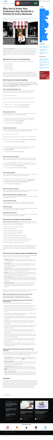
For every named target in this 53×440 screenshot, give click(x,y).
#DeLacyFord (32, 180)
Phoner (23, 358)
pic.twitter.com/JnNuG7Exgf (23, 181)
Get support (44, 1)
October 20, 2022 (23, 167)
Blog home (48, 1)
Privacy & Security (13, 3)
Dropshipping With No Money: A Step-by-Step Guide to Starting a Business (11, 409)
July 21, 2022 (21, 151)
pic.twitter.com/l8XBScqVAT (19, 165)
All (9, 3)
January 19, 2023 (26, 106)
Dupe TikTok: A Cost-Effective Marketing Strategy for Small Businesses (11, 414)
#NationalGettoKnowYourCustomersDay (11, 181)
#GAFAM (23, 139)
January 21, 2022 (22, 141)
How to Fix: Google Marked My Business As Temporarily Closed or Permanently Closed (11, 404)
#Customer (13, 162)
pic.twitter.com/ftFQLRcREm (9, 149)
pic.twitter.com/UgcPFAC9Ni (31, 139)
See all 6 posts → (9, 419)
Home (40, 1)
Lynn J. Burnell (24, 418)
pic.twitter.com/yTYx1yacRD (24, 104)
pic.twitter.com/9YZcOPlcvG (19, 120)
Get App (36, 3)
